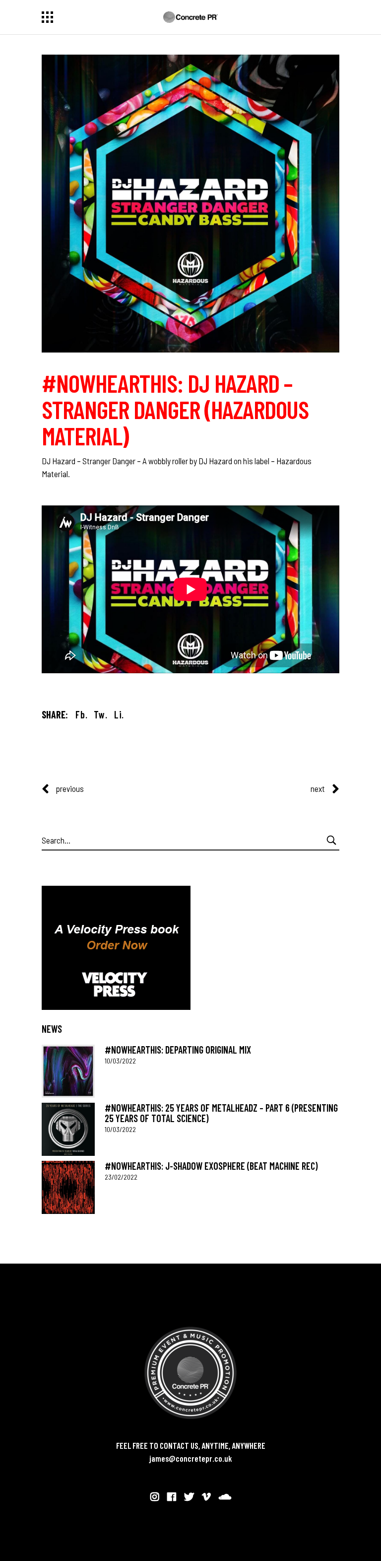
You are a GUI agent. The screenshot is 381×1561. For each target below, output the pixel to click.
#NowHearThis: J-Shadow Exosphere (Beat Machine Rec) (211, 1166)
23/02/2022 (121, 1177)
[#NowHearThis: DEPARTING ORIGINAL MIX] (68, 1071)
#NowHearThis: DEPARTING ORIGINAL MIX (178, 1050)
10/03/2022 (120, 1061)
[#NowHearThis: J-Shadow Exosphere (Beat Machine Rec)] (68, 1187)
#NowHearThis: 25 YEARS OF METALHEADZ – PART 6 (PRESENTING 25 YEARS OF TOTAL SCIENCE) (221, 1113)
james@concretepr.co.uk (190, 1458)
